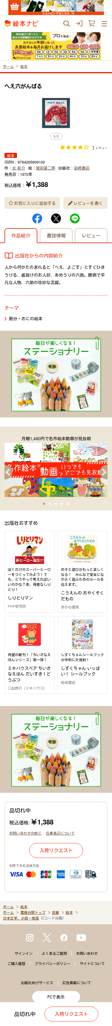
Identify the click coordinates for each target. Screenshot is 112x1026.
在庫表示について (60, 833)
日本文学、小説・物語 (21, 918)
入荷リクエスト (56, 850)
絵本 (23, 66)
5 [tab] (68, 504)
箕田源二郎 (45, 168)
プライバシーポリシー (52, 963)
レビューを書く (88, 203)
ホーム (8, 66)
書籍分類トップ (32, 912)
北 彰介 (18, 168)
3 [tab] (56, 504)
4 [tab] (62, 504)
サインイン (24, 953)
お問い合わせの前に (25, 833)
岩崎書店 (81, 168)
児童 (55, 912)
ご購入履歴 (16, 963)
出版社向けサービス (37, 982)
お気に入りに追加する (35, 203)
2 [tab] (50, 504)
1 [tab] (44, 504)
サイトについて (92, 963)
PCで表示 (56, 997)
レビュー (91, 235)
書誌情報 (56, 235)
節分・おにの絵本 (25, 318)
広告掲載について (76, 982)
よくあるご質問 (54, 953)
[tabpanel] (56, 466)
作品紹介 (20, 235)
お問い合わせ (87, 953)
